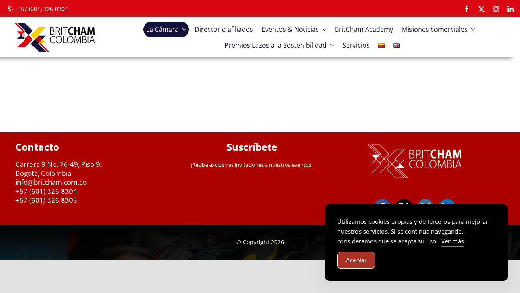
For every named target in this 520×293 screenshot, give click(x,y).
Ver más (452, 241)
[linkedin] (510, 9)
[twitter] (481, 9)
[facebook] (467, 9)
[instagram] (496, 9)
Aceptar (356, 260)
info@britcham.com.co (51, 182)
